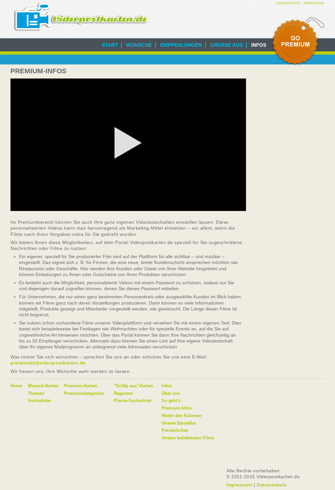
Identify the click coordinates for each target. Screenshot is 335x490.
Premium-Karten (80, 385)
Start (110, 45)
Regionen (123, 393)
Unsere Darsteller (179, 423)
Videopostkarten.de (81, 17)
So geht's (171, 400)
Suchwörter (39, 400)
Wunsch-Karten (43, 385)
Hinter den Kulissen (182, 415)
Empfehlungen (181, 45)
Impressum (314, 3)
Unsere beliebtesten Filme (188, 437)
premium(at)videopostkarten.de (48, 362)
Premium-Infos (177, 408)
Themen (36, 393)
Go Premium (298, 41)
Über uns (171, 393)
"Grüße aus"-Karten (133, 385)
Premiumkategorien (84, 393)
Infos (258, 45)
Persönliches (175, 430)
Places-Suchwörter (133, 400)
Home (16, 385)
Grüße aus (226, 45)
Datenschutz (288, 3)
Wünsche (139, 45)
